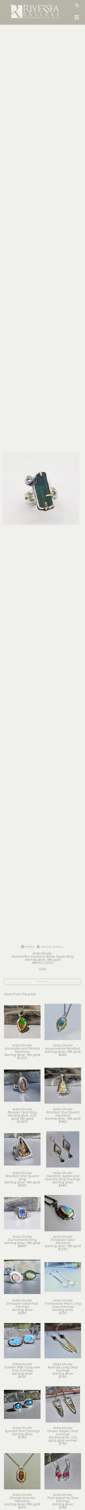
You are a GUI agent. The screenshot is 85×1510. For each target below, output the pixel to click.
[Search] (77, 5)
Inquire (42, 981)
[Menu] (76, 17)
